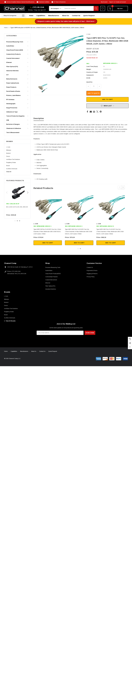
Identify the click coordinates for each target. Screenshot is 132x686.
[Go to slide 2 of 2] (80, 248)
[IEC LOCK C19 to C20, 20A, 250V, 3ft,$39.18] (17, 193)
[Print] (94, 111)
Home (6, 351)
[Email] (91, 111)
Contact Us (42, 351)
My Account (104, 2)
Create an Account (121, 2)
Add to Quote (94, 93)
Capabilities (14, 351)
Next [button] (28, 192)
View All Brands (10, 321)
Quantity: (89, 82)
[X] (97, 111)
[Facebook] (87, 111)
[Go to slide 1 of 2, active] (78, 248)
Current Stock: (91, 58)
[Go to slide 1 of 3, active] (15, 220)
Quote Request (52, 351)
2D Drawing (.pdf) (42, 179)
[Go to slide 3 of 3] (19, 220)
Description (39, 118)
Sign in (111, 2)
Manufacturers (24, 351)
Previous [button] (7, 192)
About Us (33, 351)
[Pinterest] (101, 111)
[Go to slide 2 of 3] (17, 220)
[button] (66, 21)
